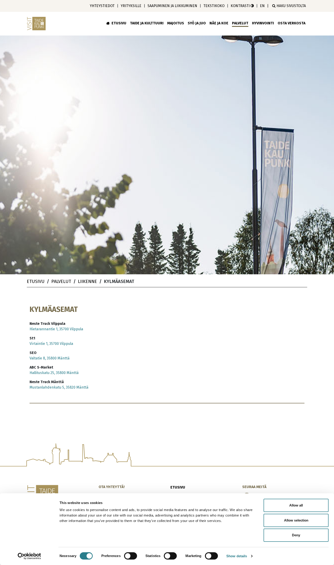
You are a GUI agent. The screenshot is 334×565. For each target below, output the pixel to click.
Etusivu (119, 23)
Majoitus (175, 23)
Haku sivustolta (291, 6)
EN (262, 6)
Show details (236, 556)
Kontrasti (241, 6)
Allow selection (296, 520)
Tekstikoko (213, 6)
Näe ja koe (218, 23)
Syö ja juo (197, 23)
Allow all (296, 505)
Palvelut (240, 23)
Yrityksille (131, 6)
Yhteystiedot (102, 6)
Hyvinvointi (263, 23)
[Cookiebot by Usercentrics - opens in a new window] (29, 556)
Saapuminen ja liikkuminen (172, 6)
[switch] (130, 556)
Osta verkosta (291, 23)
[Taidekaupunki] (37, 24)
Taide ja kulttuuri (147, 23)
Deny (296, 535)
